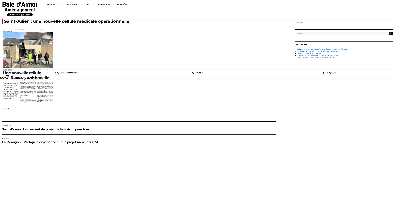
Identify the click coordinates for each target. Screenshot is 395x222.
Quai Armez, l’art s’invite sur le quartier (310, 53)
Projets (87, 4)
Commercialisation (103, 4)
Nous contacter (72, 4)
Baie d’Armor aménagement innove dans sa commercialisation (317, 51)
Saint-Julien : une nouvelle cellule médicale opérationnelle (316, 58)
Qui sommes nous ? (50, 4)
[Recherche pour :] (342, 33)
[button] (51, 4)
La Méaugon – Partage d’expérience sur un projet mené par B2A (318, 55)
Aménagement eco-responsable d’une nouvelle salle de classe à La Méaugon (322, 49)
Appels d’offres (122, 4)
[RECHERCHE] (391, 33)
